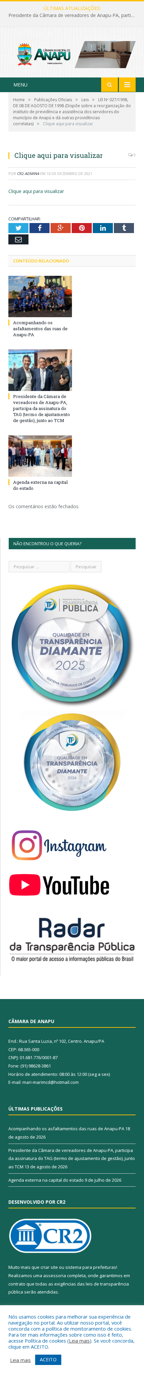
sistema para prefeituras (90, 1267)
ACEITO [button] (48, 1359)
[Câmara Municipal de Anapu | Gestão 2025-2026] (72, 52)
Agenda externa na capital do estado (46, 1180)
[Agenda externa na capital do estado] (40, 456)
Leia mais (79, 1341)
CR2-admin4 (28, 173)
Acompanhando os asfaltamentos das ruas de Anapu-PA (40, 329)
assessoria (54, 1275)
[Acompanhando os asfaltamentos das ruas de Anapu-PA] (40, 296)
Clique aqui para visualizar (36, 191)
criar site (49, 1267)
